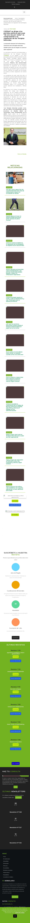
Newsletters (6, 874)
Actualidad (21, 18)
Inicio (16, 18)
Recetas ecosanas (7, 870)
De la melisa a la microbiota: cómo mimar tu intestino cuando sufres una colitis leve (14, 353)
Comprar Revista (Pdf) (15, 505)
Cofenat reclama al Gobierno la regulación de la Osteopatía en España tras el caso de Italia (15, 244)
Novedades (6, 868)
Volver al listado (22, 154)
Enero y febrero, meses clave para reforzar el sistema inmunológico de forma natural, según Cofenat (14, 379)
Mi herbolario (6, 859)
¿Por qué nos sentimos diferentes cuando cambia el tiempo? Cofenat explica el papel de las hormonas (14, 326)
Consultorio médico (8, 877)
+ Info (15, 787)
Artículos (5, 865)
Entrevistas (5, 863)
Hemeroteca (6, 872)
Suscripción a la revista (10, 2)
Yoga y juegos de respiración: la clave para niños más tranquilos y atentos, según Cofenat (14, 462)
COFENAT (6, 55)
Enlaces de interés (21, 2)
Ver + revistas (15, 763)
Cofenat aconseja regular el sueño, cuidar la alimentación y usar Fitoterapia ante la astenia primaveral (15, 299)
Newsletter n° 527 (16, 827)
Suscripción (15, 637)
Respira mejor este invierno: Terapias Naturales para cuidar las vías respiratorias (15, 436)
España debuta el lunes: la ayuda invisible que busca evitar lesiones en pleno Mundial (13, 218)
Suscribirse (18, 797)
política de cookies (19, 912)
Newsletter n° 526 (16, 843)
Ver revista (15, 501)
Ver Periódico (15, 514)
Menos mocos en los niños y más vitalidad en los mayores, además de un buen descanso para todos (14, 488)
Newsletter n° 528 (16, 812)
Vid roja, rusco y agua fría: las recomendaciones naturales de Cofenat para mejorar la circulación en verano (15, 191)
